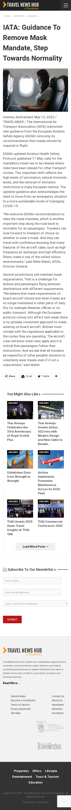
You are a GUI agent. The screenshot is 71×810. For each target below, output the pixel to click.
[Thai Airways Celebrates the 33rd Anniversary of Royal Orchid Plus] (20, 410)
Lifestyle (51, 771)
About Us (57, 700)
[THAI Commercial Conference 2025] (51, 508)
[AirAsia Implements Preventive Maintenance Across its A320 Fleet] (51, 459)
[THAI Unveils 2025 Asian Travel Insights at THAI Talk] (20, 508)
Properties (21, 771)
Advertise (57, 708)
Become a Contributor (23, 700)
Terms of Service (20, 704)
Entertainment (22, 777)
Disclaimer (58, 713)
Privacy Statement (21, 708)
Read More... (11, 683)
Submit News (18, 696)
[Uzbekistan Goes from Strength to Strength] (20, 459)
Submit (12, 619)
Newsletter (58, 704)
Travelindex (42, 802)
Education (36, 782)
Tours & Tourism (47, 777)
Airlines (13, 403)
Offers (36, 771)
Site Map (16, 713)
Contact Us (58, 696)
